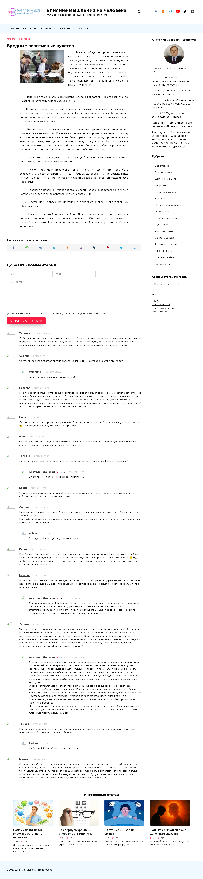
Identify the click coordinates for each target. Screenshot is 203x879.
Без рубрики (162, 165)
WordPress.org (160, 311)
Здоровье (161, 185)
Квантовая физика (166, 191)
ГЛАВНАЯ (13, 28)
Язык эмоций (163, 263)
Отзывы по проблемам (168, 205)
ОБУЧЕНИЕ (30, 28)
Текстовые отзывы (166, 244)
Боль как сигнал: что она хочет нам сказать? (168, 831)
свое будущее (117, 190)
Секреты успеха (164, 237)
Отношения (162, 211)
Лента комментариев (165, 308)
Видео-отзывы (163, 172)
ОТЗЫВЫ (46, 28)
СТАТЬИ (65, 28)
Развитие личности (166, 231)
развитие (118, 96)
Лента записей (161, 304)
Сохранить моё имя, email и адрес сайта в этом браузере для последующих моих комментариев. (59, 313)
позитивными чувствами (109, 157)
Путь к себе (162, 224)
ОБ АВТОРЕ (81, 28)
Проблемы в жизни (166, 218)
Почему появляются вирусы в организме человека (28, 833)
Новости (160, 198)
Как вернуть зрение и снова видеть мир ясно (75, 831)
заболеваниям (29, 206)
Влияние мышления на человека (86, 10)
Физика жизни (164, 250)
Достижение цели (166, 178)
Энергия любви (164, 257)
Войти (156, 300)
